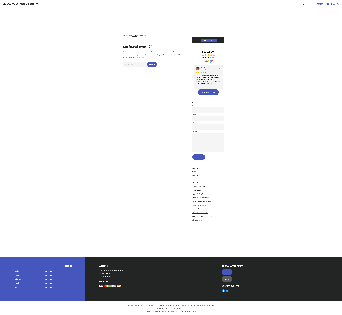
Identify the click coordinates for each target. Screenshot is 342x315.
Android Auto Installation (201, 198)
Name (194, 106)
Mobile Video (196, 183)
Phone (194, 123)
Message (195, 131)
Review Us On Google (208, 92)
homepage (126, 55)
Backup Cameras (198, 209)
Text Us (227, 279)
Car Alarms (196, 175)
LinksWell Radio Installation (201, 201)
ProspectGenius (159, 311)
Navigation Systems (199, 186)
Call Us (227, 272)
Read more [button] (199, 86)
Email (194, 114)
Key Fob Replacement (199, 205)
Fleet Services (197, 220)
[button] (223, 77)
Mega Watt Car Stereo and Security (20, 4)
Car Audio (195, 171)
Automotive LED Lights (200, 212)
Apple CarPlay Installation (201, 194)
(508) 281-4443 (321, 4)
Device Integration (198, 190)
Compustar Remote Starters (202, 216)
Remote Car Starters (199, 179)
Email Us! (335, 4)
